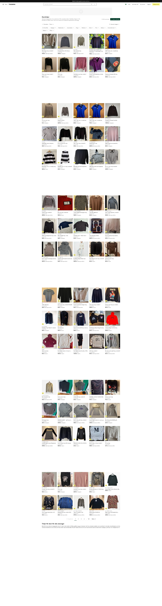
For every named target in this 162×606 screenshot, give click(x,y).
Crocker (45, 487)
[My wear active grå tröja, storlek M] (112, 341)
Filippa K (60, 118)
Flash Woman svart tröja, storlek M (96, 258)
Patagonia (61, 49)
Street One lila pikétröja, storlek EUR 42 (96, 74)
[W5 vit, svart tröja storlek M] (112, 156)
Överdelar (46, 24)
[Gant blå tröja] (65, 318)
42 (89, 72)
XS (74, 49)
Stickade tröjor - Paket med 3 (80, 235)
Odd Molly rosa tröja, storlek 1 (80, 74)
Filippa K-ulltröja (61, 120)
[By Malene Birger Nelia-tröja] (81, 249)
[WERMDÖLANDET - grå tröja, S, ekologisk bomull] (65, 410)
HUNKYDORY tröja (93, 143)
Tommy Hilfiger (78, 211)
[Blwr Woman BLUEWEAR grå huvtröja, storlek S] (112, 410)
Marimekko (46, 165)
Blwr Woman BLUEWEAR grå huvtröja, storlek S (111, 420)
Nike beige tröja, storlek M (47, 50)
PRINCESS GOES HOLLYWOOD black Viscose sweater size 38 (80, 443)
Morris (76, 418)
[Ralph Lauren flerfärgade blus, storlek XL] (112, 502)
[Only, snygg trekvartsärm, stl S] (49, 502)
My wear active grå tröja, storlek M (112, 350)
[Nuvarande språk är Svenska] (126, 4)
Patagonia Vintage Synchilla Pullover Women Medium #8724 (112, 120)
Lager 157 (61, 257)
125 (88, 518)
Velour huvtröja (45, 350)
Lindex (76, 395)
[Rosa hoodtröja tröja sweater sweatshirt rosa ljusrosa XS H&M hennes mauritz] (112, 225)
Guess (45, 211)
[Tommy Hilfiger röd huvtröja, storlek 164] (112, 318)
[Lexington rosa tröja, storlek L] (81, 479)
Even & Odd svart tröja (62, 143)
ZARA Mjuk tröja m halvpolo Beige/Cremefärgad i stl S (47, 143)
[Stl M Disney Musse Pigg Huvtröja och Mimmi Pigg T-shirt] (96, 318)
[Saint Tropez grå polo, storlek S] (112, 202)
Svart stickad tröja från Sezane (64, 443)
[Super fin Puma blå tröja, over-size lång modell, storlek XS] (81, 318)
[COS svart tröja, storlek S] (96, 295)
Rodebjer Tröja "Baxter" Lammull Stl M (49, 327)
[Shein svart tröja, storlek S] (49, 64)
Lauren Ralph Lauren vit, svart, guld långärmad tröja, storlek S (96, 420)
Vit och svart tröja (45, 120)
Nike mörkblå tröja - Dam (63, 235)
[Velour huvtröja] (49, 341)
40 (42, 303)
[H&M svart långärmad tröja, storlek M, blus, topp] (49, 225)
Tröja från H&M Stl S (93, 212)
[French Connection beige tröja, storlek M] (81, 295)
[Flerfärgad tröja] (49, 410)
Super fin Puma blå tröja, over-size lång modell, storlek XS (81, 327)
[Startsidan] (12, 4)
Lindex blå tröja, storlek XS (79, 396)
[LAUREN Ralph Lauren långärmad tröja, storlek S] (49, 433)
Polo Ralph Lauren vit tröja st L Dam (64, 351)
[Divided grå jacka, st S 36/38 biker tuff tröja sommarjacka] (96, 479)
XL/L (74, 234)
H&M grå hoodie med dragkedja (96, 166)
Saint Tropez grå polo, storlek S (112, 212)
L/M (106, 257)
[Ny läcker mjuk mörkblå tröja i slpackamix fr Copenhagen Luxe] (96, 41)
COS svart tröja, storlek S (94, 304)
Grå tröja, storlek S (93, 350)
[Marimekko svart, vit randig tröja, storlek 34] (49, 156)
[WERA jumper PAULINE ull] (96, 502)
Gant (61, 326)
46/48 (59, 303)
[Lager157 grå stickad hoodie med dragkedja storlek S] (65, 249)
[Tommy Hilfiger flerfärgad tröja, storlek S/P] (81, 202)
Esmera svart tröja (109, 396)
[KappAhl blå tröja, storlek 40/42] (65, 502)
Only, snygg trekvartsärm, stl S (48, 512)
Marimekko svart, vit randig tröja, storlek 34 (49, 166)
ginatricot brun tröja (109, 258)
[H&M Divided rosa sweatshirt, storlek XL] (112, 133)
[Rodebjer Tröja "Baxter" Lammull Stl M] (49, 318)
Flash (92, 257)
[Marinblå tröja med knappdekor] (81, 156)
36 (89, 211)
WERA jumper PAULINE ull (94, 512)
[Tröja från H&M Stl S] (96, 202)
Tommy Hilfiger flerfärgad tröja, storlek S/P (80, 212)
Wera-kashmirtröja (77, 50)
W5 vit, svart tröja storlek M (111, 166)
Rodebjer (45, 326)
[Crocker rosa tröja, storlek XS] (49, 479)
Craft (107, 49)
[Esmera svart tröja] (112, 387)
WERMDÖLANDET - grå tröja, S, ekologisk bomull (64, 420)
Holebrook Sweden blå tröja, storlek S (111, 74)
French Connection (78, 303)
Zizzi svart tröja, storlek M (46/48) (65, 304)
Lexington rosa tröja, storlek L (80, 489)
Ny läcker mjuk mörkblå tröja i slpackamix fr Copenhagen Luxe (96, 50)
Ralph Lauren (61, 349)
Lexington (77, 487)
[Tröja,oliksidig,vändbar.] (96, 225)
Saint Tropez (109, 211)
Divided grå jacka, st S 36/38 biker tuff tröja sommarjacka (96, 489)
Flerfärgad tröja (45, 420)
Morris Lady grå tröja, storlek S (80, 420)
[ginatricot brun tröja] (112, 249)
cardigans (104, 527)
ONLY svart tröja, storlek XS (79, 143)
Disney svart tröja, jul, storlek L (111, 304)
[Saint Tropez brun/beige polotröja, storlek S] (49, 249)
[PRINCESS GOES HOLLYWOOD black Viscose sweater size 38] (81, 433)
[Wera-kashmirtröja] (81, 41)
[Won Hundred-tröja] (49, 387)
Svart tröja (60, 74)
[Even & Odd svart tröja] (65, 133)
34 (42, 165)
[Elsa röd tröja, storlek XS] (65, 202)
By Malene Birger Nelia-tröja (79, 258)
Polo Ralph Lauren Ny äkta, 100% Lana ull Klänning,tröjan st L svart (80, 351)
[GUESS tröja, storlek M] (49, 202)
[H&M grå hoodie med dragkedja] (96, 156)
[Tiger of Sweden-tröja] (81, 502)
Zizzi (62, 303)
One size (107, 326)
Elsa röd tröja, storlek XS (63, 212)
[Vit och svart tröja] (49, 110)
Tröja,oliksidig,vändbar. (94, 235)
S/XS (58, 72)
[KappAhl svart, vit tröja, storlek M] (65, 156)
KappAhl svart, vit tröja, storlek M (65, 166)
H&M (92, 165)
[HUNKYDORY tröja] (96, 133)
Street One (93, 72)
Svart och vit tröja (61, 396)
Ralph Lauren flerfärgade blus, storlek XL (111, 512)
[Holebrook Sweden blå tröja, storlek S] (112, 64)
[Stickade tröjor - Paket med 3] (81, 225)
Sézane (60, 441)
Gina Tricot (109, 257)
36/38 (43, 349)
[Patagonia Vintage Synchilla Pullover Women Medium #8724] (112, 110)
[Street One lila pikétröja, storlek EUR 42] (96, 64)
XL (89, 118)
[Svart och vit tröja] (65, 387)
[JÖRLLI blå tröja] (49, 295)
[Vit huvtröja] (112, 433)
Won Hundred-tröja (46, 396)
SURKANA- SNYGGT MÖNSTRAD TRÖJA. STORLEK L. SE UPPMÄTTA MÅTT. (96, 397)
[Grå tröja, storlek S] (96, 341)
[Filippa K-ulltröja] (65, 110)
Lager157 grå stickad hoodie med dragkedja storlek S (65, 258)
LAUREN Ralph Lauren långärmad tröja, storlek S (49, 443)
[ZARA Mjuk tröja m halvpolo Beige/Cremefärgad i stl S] (49, 133)
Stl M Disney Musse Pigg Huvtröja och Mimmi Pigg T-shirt (96, 327)
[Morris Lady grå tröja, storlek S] (81, 410)
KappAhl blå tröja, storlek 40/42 (64, 512)
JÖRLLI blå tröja (45, 304)
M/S (42, 118)
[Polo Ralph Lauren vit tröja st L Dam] (65, 341)
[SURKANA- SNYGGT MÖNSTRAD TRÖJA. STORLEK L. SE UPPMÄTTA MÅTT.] (96, 387)
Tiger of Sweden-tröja (78, 512)
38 (74, 165)
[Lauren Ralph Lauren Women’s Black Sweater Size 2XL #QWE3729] (112, 479)
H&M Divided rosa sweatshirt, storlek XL (111, 143)
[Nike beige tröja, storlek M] (49, 41)
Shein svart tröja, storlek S (47, 74)
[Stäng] (161, 1)
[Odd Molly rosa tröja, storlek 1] (81, 64)
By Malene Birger (78, 257)
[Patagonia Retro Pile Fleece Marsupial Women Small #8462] (65, 41)
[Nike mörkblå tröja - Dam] (65, 225)
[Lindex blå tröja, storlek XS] (81, 387)
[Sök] (91, 4)
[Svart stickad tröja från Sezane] (65, 433)
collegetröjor (115, 527)
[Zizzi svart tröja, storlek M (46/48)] (65, 295)
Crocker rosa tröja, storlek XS (48, 489)
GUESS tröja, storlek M (47, 212)
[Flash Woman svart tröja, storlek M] (96, 249)
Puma (76, 326)
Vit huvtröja (107, 443)
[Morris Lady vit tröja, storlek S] (96, 433)
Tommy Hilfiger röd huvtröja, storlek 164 (111, 327)
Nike (44, 49)
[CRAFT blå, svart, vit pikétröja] (112, 41)
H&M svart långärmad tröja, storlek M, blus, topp (49, 235)
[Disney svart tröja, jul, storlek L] (112, 295)
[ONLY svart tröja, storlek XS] (81, 133)
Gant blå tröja (61, 327)
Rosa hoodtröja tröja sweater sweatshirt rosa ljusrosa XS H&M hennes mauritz (112, 235)
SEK (129, 4)
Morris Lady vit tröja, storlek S (95, 443)
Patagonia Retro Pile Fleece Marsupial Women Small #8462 (64, 51)
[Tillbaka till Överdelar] (42, 24)
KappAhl (60, 165)
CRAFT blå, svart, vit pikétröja (111, 50)
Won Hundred (45, 395)
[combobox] (68, 4)
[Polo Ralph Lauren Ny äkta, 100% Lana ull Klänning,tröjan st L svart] (81, 341)
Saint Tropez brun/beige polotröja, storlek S (49, 258)
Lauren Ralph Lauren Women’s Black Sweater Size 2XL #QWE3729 (112, 489)
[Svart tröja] (65, 64)
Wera (76, 49)
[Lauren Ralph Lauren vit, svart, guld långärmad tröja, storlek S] (96, 410)
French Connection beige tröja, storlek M (80, 304)
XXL (106, 487)
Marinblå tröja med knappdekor (80, 166)
